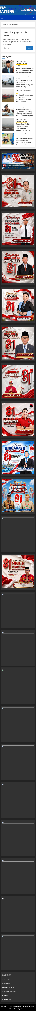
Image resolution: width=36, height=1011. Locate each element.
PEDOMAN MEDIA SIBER (10, 991)
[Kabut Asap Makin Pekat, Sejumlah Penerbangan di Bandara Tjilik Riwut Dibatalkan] (8, 124)
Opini (26, 107)
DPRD (24, 105)
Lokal (24, 61)
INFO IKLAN (6, 979)
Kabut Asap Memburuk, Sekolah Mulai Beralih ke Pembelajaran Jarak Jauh (25, 71)
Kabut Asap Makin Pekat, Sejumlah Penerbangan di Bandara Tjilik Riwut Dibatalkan (24, 128)
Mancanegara (27, 76)
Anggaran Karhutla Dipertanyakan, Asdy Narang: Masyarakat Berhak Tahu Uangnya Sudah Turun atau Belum (24, 114)
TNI (17, 92)
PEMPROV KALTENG (21, 63)
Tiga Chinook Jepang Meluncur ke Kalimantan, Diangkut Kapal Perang (24, 83)
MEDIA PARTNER (8, 987)
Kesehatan (19, 136)
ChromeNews (13, 1009)
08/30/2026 (20, 145)
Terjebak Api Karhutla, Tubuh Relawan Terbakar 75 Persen (25, 140)
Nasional (18, 78)
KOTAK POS (6, 983)
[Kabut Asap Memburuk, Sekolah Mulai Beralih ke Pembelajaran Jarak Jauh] (8, 66)
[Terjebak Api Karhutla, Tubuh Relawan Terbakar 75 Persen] (8, 139)
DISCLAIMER (6, 975)
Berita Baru (19, 61)
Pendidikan (19, 66)
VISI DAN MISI (7, 999)
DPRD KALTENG (20, 107)
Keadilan (25, 134)
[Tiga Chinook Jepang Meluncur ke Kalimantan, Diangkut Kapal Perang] (8, 81)
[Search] (34, 17)
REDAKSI (5, 995)
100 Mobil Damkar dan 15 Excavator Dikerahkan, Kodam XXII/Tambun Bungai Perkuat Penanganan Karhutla (24, 100)
